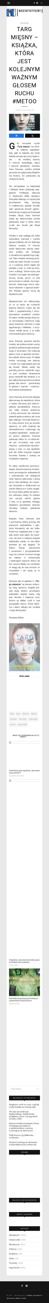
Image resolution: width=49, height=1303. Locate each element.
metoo (12, 713)
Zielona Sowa (22, 724)
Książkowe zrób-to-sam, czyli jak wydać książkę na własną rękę (24, 1105)
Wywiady (13, 1263)
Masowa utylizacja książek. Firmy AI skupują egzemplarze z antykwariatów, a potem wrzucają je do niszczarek (24, 1127)
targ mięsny (33, 719)
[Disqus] (24, 1046)
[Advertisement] (24, 694)
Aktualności (14, 1235)
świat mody (23, 719)
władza (12, 724)
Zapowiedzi (14, 1267)
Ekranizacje (14, 1244)
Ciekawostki (14, 1240)
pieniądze (13, 719)
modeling (25, 713)
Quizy (11, 1258)
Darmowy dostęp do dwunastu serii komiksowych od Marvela (23, 1143)
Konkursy (13, 1253)
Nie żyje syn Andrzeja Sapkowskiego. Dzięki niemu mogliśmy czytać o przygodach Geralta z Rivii (23, 1115)
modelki (34, 713)
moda (18, 713)
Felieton (24, 23)
